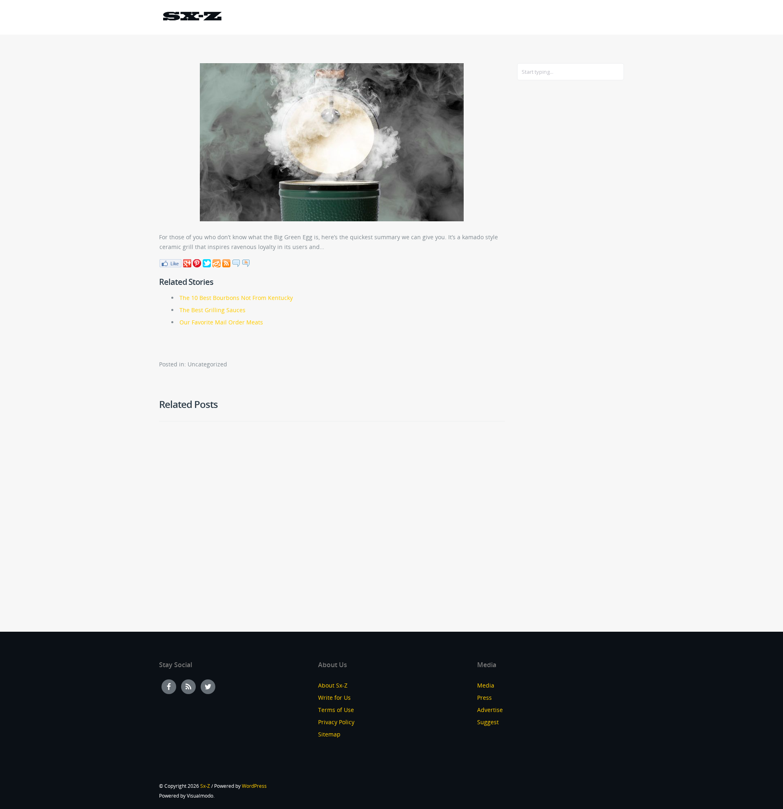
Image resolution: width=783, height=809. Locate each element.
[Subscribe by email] (216, 263)
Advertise (490, 710)
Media (485, 685)
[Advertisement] (549, 219)
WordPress (254, 786)
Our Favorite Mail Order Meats (221, 322)
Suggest (488, 722)
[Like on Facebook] (170, 263)
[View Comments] (236, 263)
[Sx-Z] (192, 17)
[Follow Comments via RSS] (246, 263)
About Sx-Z (332, 685)
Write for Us (334, 697)
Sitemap (329, 734)
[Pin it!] (197, 263)
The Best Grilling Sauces (212, 310)
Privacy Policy (336, 722)
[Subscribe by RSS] (226, 263)
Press (484, 697)
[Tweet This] (207, 263)
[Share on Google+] (187, 263)
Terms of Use (336, 710)
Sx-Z (205, 786)
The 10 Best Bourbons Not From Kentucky (236, 298)
